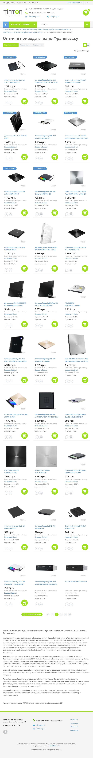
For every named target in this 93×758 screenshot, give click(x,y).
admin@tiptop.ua (54, 746)
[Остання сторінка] (70, 614)
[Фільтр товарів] (6, 25)
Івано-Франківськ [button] (73, 2)
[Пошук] (87, 25)
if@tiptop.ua (40, 729)
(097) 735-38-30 (42, 720)
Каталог (20, 24)
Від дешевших (25, 45)
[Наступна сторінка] (65, 614)
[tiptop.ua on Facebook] (5, 732)
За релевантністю (10, 45)
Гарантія (74, 727)
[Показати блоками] (85, 45)
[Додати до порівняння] (10, 103)
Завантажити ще (33, 614)
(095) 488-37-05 (56, 720)
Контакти (74, 730)
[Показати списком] (88, 45)
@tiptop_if (55, 16)
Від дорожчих (38, 45)
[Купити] (24, 101)
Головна (74, 719)
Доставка (74, 723)
